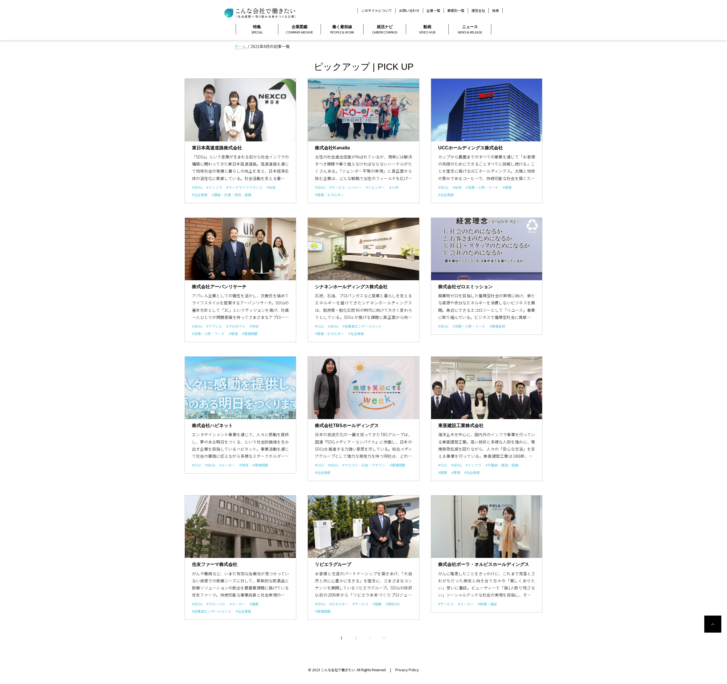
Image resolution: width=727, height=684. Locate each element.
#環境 (507, 187)
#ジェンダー (375, 187)
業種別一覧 (455, 10)
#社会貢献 (200, 194)
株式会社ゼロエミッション (465, 286)
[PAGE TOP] (712, 624)
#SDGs (197, 187)
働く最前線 (342, 29)
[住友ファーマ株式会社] (240, 526)
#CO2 (319, 326)
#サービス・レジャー (345, 187)
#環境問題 (250, 333)
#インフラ (214, 187)
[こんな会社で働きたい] (259, 12)
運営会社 (478, 10)
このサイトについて (376, 10)
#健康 (254, 603)
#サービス (360, 603)
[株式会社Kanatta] (363, 110)
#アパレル (214, 326)
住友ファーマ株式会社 (214, 564)
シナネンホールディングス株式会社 (351, 286)
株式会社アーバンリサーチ (219, 286)
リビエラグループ (333, 564)
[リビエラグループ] (363, 526)
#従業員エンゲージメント (362, 326)
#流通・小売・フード (482, 187)
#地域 (271, 187)
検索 (495, 10)
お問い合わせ (409, 10)
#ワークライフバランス (244, 187)
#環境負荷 (497, 326)
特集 (257, 29)
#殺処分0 (393, 603)
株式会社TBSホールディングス (347, 425)
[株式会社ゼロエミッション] (486, 249)
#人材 (393, 187)
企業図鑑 (299, 29)
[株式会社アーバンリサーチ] (240, 249)
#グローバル (215, 603)
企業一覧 (433, 10)
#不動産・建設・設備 (502, 465)
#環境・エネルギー (329, 194)
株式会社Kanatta (332, 147)
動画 (427, 29)
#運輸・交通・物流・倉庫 (231, 194)
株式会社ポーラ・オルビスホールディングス (483, 564)
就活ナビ (384, 29)
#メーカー (227, 465)
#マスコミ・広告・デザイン (363, 465)
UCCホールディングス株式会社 (470, 147)
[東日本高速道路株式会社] (240, 110)
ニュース (470, 29)
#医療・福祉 (487, 603)
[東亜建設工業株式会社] (486, 388)
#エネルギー (338, 603)
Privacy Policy (407, 669)
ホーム (240, 46)
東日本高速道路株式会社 (217, 147)
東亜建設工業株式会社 (461, 425)
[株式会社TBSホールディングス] (363, 388)
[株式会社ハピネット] (240, 388)
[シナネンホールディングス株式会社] (363, 249)
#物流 (243, 465)
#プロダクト (235, 326)
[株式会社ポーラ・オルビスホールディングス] (486, 526)
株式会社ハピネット (212, 425)
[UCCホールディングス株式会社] (486, 110)
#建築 (442, 472)
